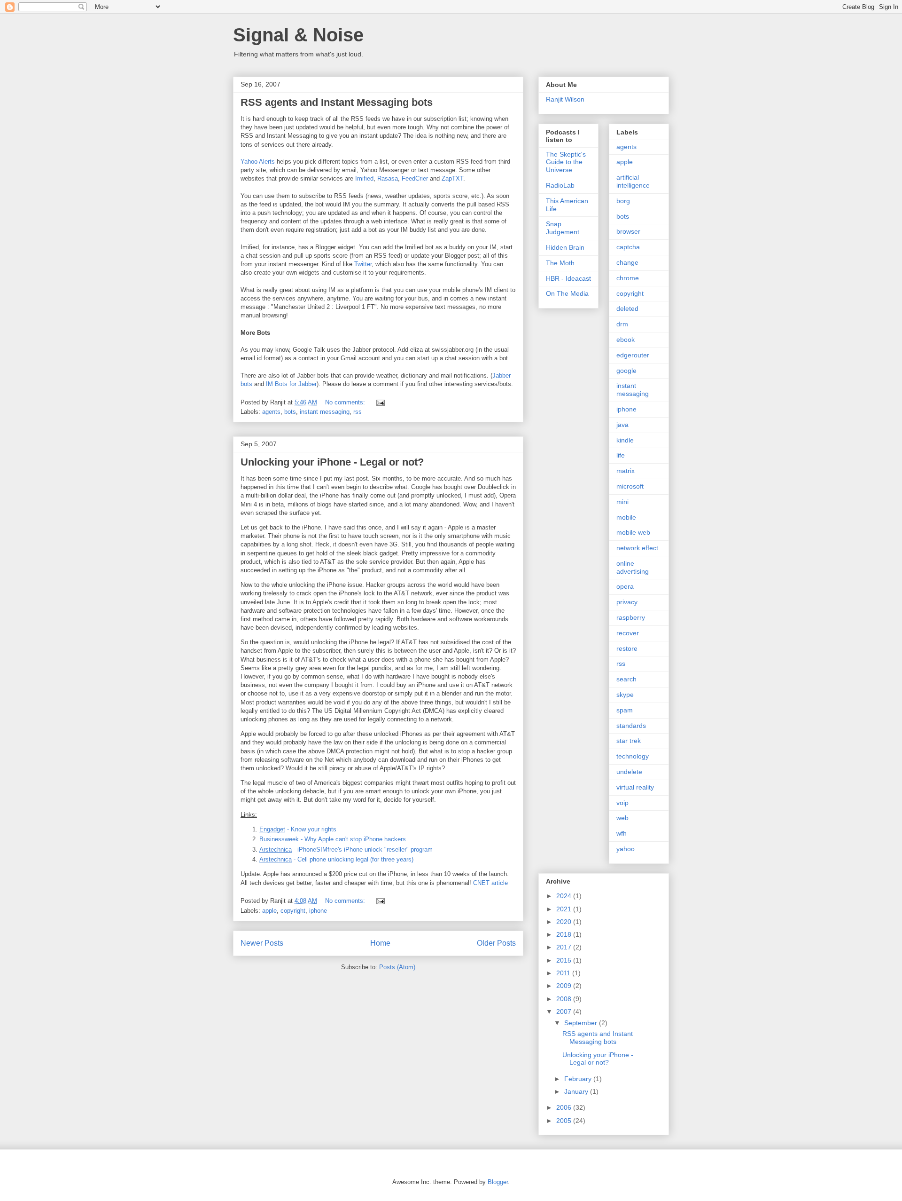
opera (625, 586)
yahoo (625, 849)
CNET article (490, 882)
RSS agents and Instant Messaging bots (337, 102)
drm (622, 324)
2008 (564, 999)
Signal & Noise (298, 34)
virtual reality (635, 787)
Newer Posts (262, 943)
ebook (625, 339)
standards (631, 725)
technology (632, 756)
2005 (564, 1120)
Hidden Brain (565, 247)
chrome (627, 278)
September (581, 1023)
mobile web (633, 532)
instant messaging (325, 411)
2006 (564, 1107)
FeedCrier (415, 178)
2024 (564, 896)
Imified (364, 178)
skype (625, 694)
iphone (318, 910)
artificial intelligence (633, 181)
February (578, 1078)
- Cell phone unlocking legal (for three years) (336, 859)
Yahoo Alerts (258, 161)
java (622, 424)
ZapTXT (452, 178)
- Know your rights (297, 829)
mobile (626, 517)
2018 (564, 934)
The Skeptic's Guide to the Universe (566, 162)
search (626, 679)
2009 (564, 985)
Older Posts (496, 943)
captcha (628, 247)
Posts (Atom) (397, 967)
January (577, 1091)
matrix (625, 470)
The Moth (560, 263)
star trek (628, 740)
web (622, 818)
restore (627, 648)
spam (624, 710)
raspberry (630, 617)
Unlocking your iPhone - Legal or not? (332, 462)
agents (271, 411)
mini (622, 502)
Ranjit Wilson (565, 99)
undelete (629, 771)
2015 (564, 960)
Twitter (363, 264)
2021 (564, 909)
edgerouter (632, 355)
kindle (625, 440)
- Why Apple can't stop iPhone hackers (332, 839)
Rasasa (387, 178)
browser (628, 231)
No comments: (346, 402)
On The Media (567, 293)
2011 (564, 973)
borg (623, 201)
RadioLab (560, 185)
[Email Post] (380, 402)
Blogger (498, 1181)
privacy (627, 602)
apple (269, 910)
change (627, 262)
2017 (564, 947)
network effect (637, 548)
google (626, 370)
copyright (292, 910)
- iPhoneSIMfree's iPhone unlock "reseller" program (346, 849)
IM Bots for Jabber (291, 383)
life (620, 455)
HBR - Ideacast (568, 278)
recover (627, 633)
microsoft (630, 486)
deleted (627, 308)
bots (290, 411)
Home (380, 943)
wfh (621, 833)
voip (622, 802)
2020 (564, 921)
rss (357, 411)
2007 (564, 1011)
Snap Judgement (562, 228)
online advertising (632, 567)
